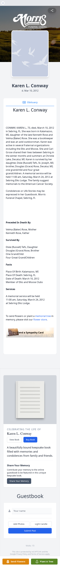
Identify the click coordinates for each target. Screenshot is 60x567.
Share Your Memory (19, 481)
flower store (40, 319)
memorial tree (43, 316)
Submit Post (30, 530)
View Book (14, 439)
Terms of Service (38, 554)
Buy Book (30, 439)
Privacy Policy (21, 554)
